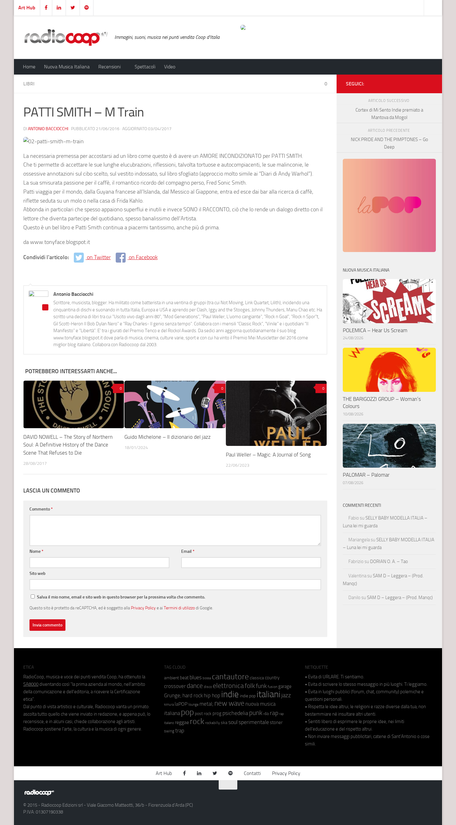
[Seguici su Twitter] (419, 82)
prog (216, 713)
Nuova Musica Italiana (67, 67)
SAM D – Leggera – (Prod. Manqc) (400, 597)
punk (255, 713)
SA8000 (30, 684)
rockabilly (212, 723)
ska (224, 722)
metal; (206, 704)
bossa (207, 678)
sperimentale (254, 722)
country (272, 678)
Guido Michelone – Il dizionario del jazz (167, 437)
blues (196, 677)
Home (29, 67)
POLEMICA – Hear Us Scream (375, 330)
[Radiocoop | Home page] (65, 37)
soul (233, 722)
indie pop (248, 696)
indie (230, 694)
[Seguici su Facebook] (399, 82)
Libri (28, 84)
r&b (266, 713)
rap (274, 713)
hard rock (192, 696)
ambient (171, 678)
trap (179, 730)
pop (187, 712)
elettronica (228, 685)
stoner (276, 722)
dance (195, 686)
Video (169, 67)
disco (208, 687)
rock (197, 721)
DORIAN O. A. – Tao (389, 561)
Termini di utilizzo (179, 607)
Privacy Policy (143, 607)
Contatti (252, 773)
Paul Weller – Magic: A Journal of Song (268, 454)
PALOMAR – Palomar (366, 475)
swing (169, 731)
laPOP (181, 704)
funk (261, 686)
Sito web (37, 573)
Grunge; (172, 696)
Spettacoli (145, 67)
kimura (169, 705)
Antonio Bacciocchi (48, 128)
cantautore (230, 676)
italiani (268, 694)
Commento (41, 509)
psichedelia (235, 713)
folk (250, 686)
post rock (203, 713)
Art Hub (26, 8)
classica (257, 678)
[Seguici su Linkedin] (409, 82)
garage (285, 686)
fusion (272, 686)
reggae (182, 722)
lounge (193, 704)
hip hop (212, 695)
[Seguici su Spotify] (429, 82)
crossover (175, 686)
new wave (229, 703)
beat (184, 678)
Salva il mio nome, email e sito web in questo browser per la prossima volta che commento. (121, 597)
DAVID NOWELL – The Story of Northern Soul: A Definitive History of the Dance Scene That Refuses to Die (68, 445)
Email (187, 551)
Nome (36, 551)
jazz (286, 695)
